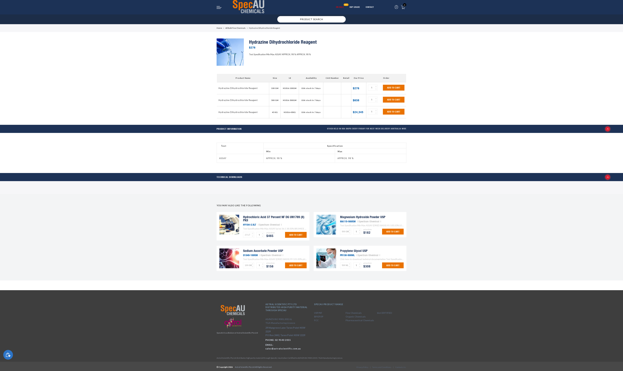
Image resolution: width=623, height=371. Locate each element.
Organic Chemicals (356, 316)
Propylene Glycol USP (353, 251)
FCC (316, 320)
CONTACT (370, 7)
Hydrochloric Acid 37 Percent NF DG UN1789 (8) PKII (273, 218)
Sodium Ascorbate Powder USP (263, 251)
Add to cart (393, 87)
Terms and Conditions (381, 367)
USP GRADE (355, 7)
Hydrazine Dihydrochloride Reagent (238, 88)
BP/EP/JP (318, 316)
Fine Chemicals (354, 312)
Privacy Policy (362, 367)
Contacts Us (400, 367)
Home (219, 28)
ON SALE (340, 7)
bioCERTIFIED (384, 312)
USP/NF (318, 312)
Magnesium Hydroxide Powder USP (362, 217)
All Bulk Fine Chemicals (235, 28)
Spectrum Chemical (269, 224)
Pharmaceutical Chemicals (360, 320)
